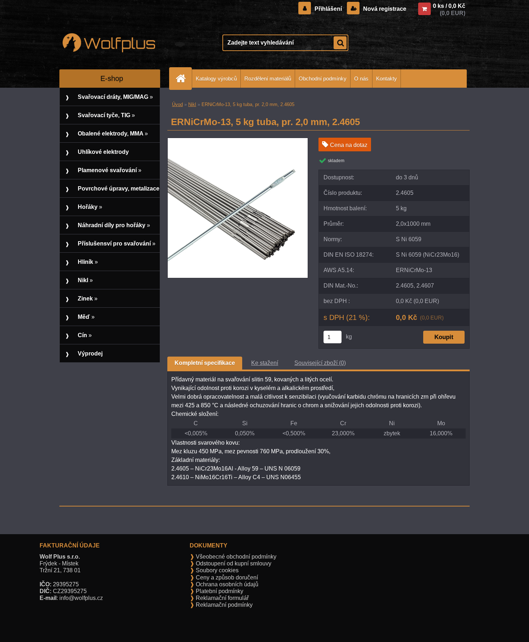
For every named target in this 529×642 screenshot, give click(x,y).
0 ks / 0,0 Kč (449, 6)
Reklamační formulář (221, 598)
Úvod (177, 104)
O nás (361, 78)
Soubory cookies (216, 570)
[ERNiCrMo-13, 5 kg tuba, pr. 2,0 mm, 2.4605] (238, 141)
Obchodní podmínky (323, 78)
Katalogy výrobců (216, 78)
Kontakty (386, 78)
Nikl (192, 104)
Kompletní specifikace (205, 363)
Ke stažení (264, 363)
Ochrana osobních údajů (226, 584)
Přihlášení (328, 9)
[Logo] (108, 43)
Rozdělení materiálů (267, 78)
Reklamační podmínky (223, 605)
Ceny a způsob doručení (226, 577)
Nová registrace (384, 9)
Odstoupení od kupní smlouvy (232, 563)
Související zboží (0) (320, 363)
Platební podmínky (218, 591)
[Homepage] (183, 78)
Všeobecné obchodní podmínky (235, 557)
